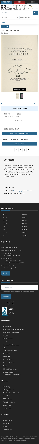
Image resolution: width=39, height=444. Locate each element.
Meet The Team (8, 396)
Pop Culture (6, 353)
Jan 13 (24, 214)
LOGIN (32, 2)
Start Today (19, 144)
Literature (6, 342)
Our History (6, 387)
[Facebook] (16, 150)
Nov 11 (5, 226)
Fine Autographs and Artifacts (22, 191)
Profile (5, 426)
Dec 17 (5, 236)
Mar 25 (24, 229)
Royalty (5, 366)
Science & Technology (10, 369)
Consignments (7, 429)
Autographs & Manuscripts (11, 332)
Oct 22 (5, 223)
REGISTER (6, 2)
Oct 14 (5, 220)
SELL (19, 2)
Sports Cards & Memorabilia (12, 374)
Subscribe (6, 296)
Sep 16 (5, 214)
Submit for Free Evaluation (19, 133)
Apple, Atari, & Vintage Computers (13, 329)
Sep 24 (5, 217)
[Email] (28, 150)
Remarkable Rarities (9, 363)
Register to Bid (7, 420)
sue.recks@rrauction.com (12, 255)
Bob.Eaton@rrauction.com (12, 268)
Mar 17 (24, 226)
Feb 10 (24, 220)
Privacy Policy (7, 408)
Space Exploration (8, 372)
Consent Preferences (21, 440)
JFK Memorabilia (8, 339)
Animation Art (7, 326)
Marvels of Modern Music (11, 345)
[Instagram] (24, 150)
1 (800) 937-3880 (11, 247)
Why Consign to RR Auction (11, 393)
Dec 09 (5, 232)
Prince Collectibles (8, 360)
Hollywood (6, 335)
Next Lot (33, 104)
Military (5, 348)
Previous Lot (5, 104)
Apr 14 (24, 232)
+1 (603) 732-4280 (16, 250)
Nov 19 (5, 229)
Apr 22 (24, 236)
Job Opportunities (8, 390)
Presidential (6, 356)
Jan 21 (24, 217)
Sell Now (5, 273)
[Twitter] (20, 150)
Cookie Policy (7, 405)
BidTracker (6, 423)
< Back (3, 22)
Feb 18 (24, 223)
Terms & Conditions (9, 402)
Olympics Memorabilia (10, 350)
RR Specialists (7, 399)
